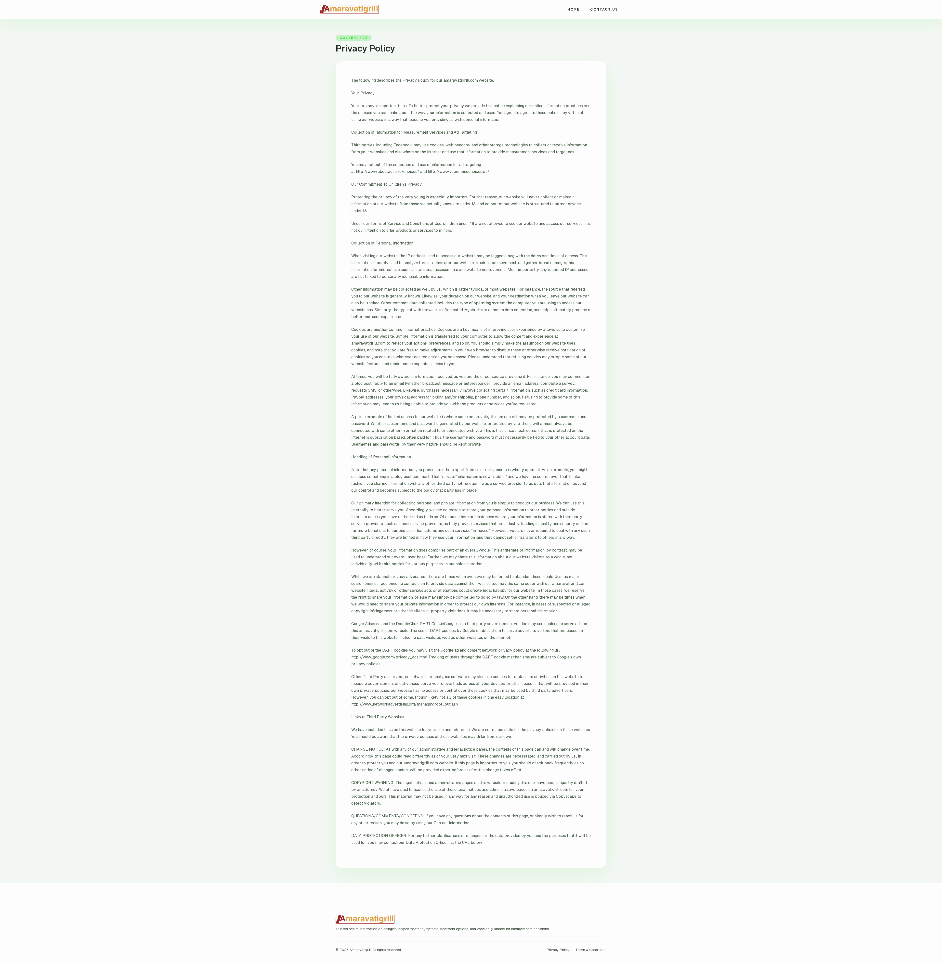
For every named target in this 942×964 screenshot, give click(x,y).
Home (574, 9)
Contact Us (604, 9)
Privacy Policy (558, 950)
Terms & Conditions (591, 950)
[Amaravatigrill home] (370, 9)
